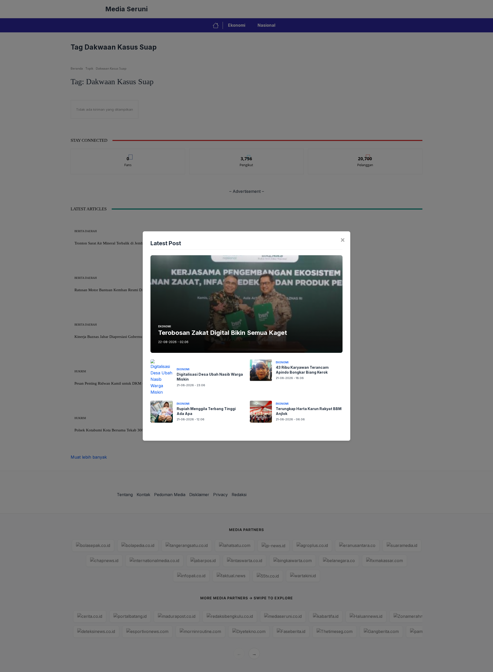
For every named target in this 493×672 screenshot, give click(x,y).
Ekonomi (164, 326)
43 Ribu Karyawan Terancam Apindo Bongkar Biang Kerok (302, 369)
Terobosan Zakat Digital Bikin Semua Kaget (222, 332)
